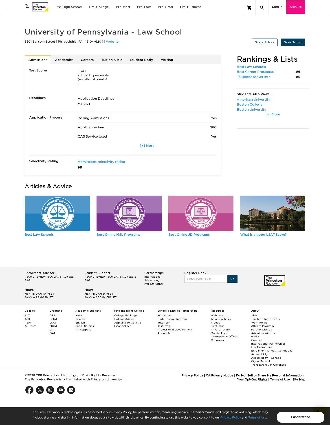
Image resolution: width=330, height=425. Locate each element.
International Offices (224, 336)
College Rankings (125, 315)
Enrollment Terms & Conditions (271, 350)
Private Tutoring (221, 329)
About (255, 315)
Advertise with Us (263, 333)
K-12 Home (165, 315)
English (80, 322)
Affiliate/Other (153, 283)
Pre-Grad (165, 7)
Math (78, 315)
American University (253, 99)
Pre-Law (144, 7)
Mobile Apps (219, 333)
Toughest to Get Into (254, 77)
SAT (27, 315)
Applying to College (127, 322)
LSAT (53, 322)
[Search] (262, 7)
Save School (293, 42)
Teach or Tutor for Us (265, 319)
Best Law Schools (251, 67)
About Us (164, 333)
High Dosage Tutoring (172, 319)
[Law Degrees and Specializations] (200, 213)
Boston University (251, 109)
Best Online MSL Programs (118, 234)
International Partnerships (268, 343)
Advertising (152, 280)
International (152, 276)
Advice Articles (221, 319)
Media (255, 336)
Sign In (277, 7)
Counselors (218, 340)
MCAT (53, 326)
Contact (256, 340)
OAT (52, 333)
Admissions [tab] (37, 60)
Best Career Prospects (255, 71)
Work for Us (259, 322)
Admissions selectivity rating (101, 162)
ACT (27, 319)
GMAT (53, 319)
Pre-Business (190, 7)
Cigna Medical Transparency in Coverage (268, 363)
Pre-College (99, 7)
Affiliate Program (262, 326)
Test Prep (164, 326)
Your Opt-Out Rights (252, 379)
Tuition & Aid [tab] (112, 60)
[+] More (147, 145)
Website (112, 41)
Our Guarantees (261, 347)
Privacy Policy (231, 417)
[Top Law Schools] (57, 213)
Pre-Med (123, 7)
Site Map (299, 379)
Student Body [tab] (141, 60)
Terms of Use (257, 417)
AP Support (83, 329)
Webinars (217, 315)
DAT (52, 329)
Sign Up (296, 7)
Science (80, 319)
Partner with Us (261, 329)
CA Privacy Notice (219, 375)
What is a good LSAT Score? (263, 234)
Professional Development (175, 329)
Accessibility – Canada (266, 357)
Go (232, 278)
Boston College (249, 104)
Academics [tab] (64, 60)
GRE (52, 315)
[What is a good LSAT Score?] (272, 213)
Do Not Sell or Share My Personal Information (270, 375)
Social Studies (84, 326)
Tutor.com (164, 322)
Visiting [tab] (167, 60)
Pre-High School (68, 7)
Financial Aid (122, 326)
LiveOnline (217, 326)
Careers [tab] (87, 60)
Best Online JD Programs (189, 234)
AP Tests (30, 326)
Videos (215, 322)
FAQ (28, 280)
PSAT (28, 322)
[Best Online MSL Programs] (129, 213)
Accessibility (259, 354)
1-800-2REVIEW (50, 276)
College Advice (124, 319)
